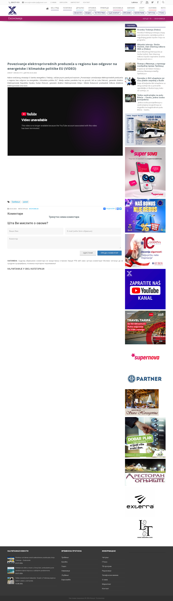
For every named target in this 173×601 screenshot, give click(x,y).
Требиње (16, 202)
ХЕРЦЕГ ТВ (147, 19)
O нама (105, 580)
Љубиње (65, 575)
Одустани (88, 253)
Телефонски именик (110, 575)
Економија (33, 209)
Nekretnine (139, 13)
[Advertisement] (65, 42)
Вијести (78, 13)
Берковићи (66, 580)
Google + (141, 2)
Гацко (63, 566)
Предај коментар (109, 253)
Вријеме (127, 13)
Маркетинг (106, 584)
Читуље (151, 13)
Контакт (105, 589)
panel (25, 202)
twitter (152, 2)
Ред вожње (106, 571)
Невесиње (65, 571)
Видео (88, 13)
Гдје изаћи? (114, 13)
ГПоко (161, 13)
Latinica (135, 2)
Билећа (64, 562)
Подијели (110, 209)
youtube (147, 2)
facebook (158, 2)
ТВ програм (100, 13)
